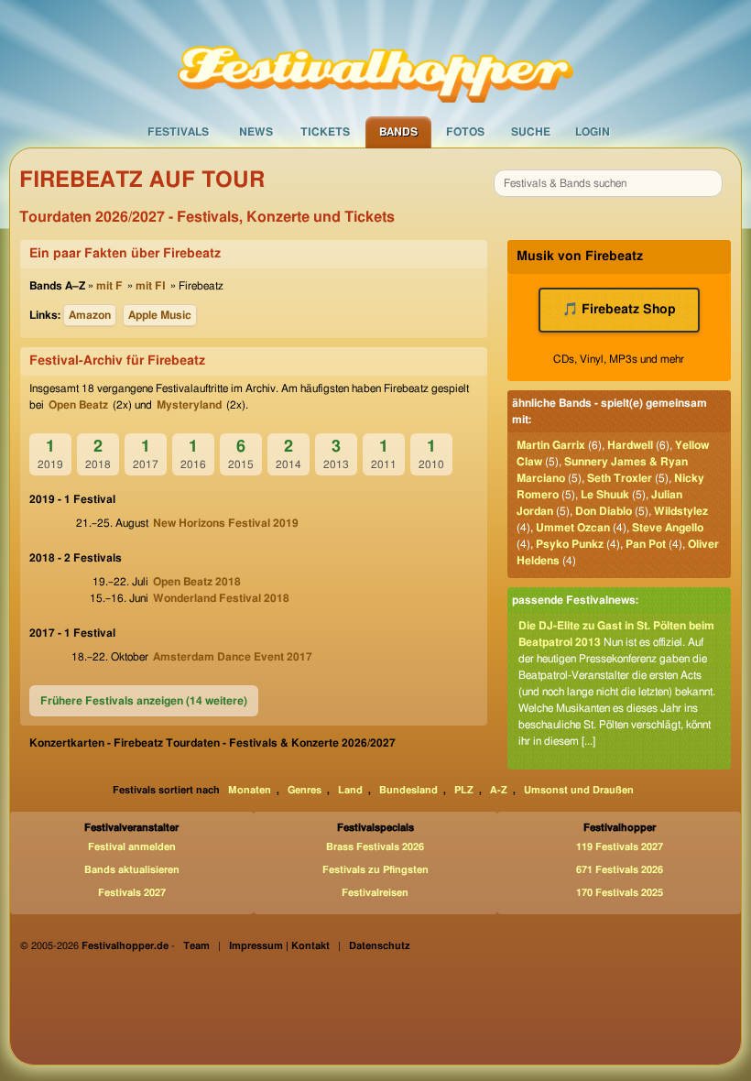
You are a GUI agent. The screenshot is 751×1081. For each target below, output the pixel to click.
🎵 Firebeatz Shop (619, 309)
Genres (304, 790)
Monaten (249, 790)
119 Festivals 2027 (619, 847)
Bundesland (408, 790)
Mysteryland (189, 404)
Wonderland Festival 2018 (221, 598)
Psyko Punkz (570, 544)
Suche (530, 131)
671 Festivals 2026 (619, 870)
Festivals (178, 131)
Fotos (465, 131)
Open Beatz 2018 (197, 581)
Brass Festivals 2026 (375, 847)
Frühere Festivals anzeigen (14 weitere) (143, 700)
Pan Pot (646, 544)
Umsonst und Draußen (579, 790)
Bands (398, 131)
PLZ (463, 790)
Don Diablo (603, 511)
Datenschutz (379, 946)
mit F (109, 285)
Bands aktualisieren (132, 870)
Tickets (325, 131)
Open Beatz (78, 404)
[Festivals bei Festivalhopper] (375, 57)
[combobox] (608, 183)
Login (592, 131)
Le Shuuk (605, 494)
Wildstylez (681, 511)
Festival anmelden (132, 847)
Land (350, 790)
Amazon (90, 315)
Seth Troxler (619, 478)
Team (196, 946)
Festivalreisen (375, 893)
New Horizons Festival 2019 (226, 523)
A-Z (498, 790)
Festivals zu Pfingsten (375, 870)
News (256, 131)
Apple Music (159, 315)
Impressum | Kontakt (279, 946)
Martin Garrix (551, 445)
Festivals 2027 (132, 893)
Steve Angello (667, 527)
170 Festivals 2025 (619, 893)
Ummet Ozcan (573, 527)
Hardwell (630, 445)
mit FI (151, 285)
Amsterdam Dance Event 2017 (232, 656)
